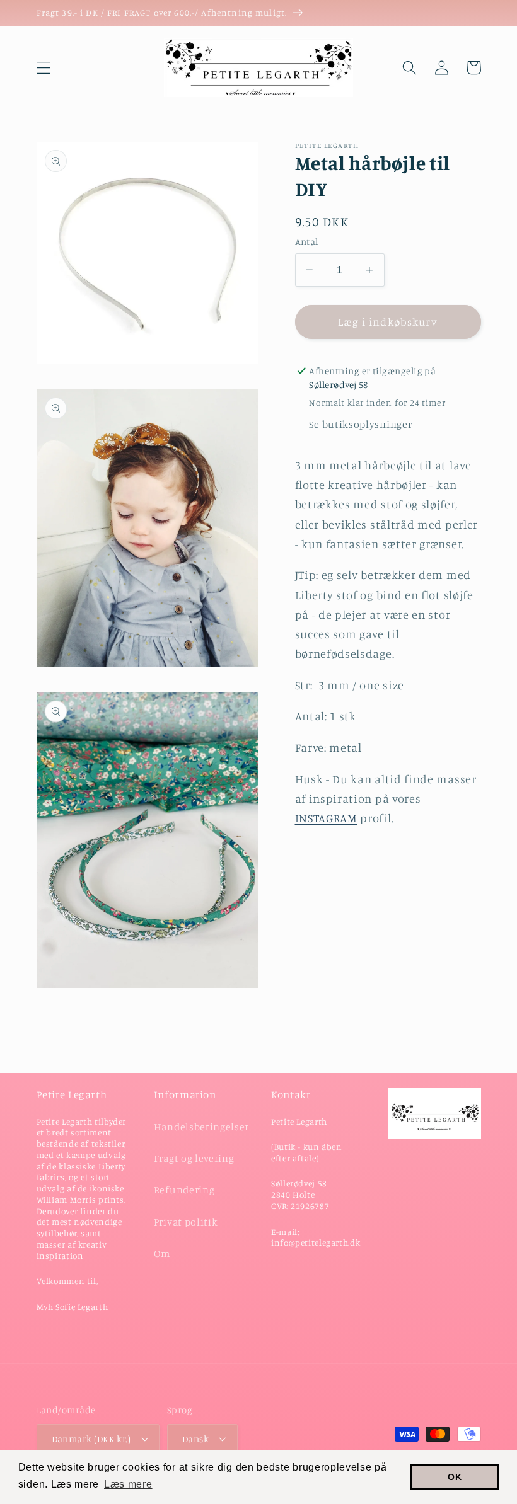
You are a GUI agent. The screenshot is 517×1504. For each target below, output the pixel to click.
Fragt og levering (194, 1158)
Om (162, 1253)
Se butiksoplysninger (360, 424)
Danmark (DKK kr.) (91, 1439)
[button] (44, 68)
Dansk (195, 1439)
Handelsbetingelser (201, 1126)
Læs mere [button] (128, 1484)
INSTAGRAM (326, 818)
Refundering (184, 1189)
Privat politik (186, 1221)
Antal (306, 242)
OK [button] (455, 1477)
